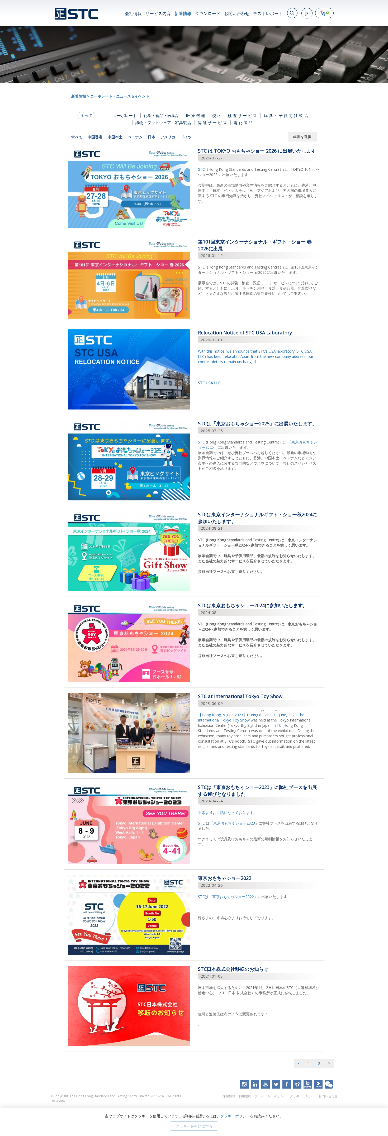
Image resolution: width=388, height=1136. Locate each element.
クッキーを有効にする (194, 1126)
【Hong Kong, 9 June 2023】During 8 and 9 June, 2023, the (251, 714)
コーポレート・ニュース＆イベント (119, 96)
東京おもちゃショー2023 (234, 823)
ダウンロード (207, 13)
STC (201, 169)
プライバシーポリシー (270, 1096)
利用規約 (245, 1096)
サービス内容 (158, 13)
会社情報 (133, 13)
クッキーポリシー (302, 1096)
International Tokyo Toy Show (224, 720)
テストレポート (268, 13)
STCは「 (205, 896)
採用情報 (229, 1096)
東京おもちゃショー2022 (233, 896)
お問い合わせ (236, 13)
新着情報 (182, 13)
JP (307, 13)
